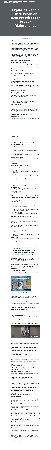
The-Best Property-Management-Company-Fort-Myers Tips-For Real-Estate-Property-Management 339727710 (19, 2)
